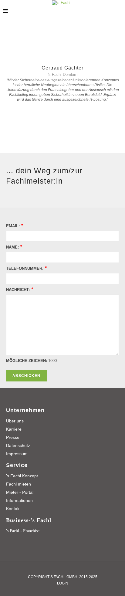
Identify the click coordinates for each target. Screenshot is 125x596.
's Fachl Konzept (22, 475)
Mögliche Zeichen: (26, 360)
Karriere (14, 429)
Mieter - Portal (19, 492)
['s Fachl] (61, 2)
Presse (12, 437)
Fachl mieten (18, 484)
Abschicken (26, 376)
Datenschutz (18, 445)
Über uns (15, 420)
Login (62, 583)
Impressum (17, 453)
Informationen (19, 500)
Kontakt (13, 508)
